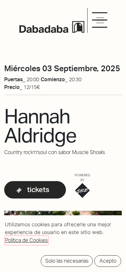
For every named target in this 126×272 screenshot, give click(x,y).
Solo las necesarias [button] (67, 261)
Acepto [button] (108, 261)
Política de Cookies (26, 240)
